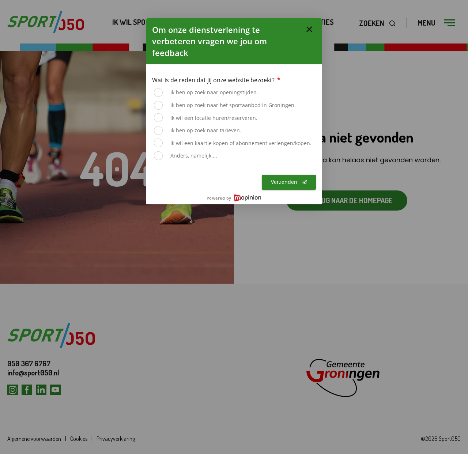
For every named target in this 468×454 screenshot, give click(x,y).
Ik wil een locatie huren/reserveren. (213, 117)
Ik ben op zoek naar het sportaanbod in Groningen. (233, 105)
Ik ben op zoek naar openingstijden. (214, 92)
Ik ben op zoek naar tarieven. (205, 130)
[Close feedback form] (309, 29)
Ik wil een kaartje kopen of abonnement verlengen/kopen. (241, 143)
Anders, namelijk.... (193, 155)
